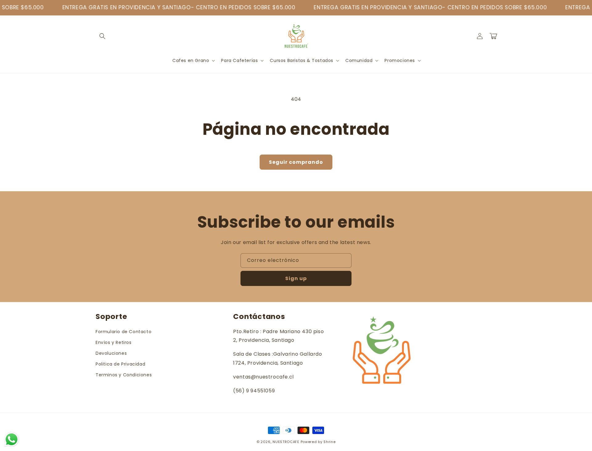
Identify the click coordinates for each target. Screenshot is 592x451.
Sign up (296, 278)
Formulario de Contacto (123, 332)
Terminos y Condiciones (124, 375)
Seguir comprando (296, 162)
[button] (102, 36)
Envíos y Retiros (114, 342)
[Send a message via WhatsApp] (11, 439)
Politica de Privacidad (120, 364)
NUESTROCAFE (286, 441)
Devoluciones (111, 353)
